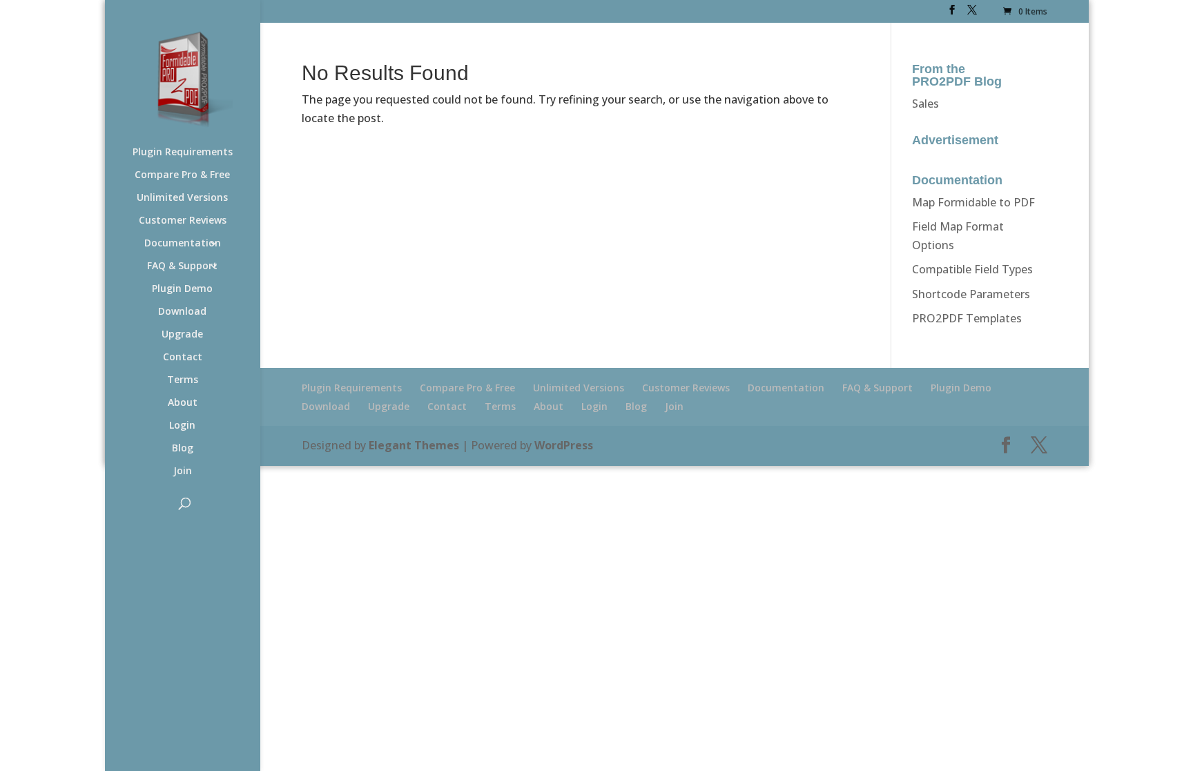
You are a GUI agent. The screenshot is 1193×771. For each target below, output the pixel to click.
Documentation (182, 243)
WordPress (563, 445)
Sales (925, 103)
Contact (182, 357)
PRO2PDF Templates (967, 318)
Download (182, 312)
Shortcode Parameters (971, 294)
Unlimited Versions (182, 198)
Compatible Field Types (972, 269)
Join (182, 471)
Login (182, 425)
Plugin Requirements (183, 152)
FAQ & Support (182, 266)
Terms (182, 380)
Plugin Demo (182, 289)
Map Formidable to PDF (973, 202)
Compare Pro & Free (182, 175)
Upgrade (182, 334)
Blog (182, 448)
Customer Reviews (182, 220)
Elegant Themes (414, 445)
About (182, 403)
